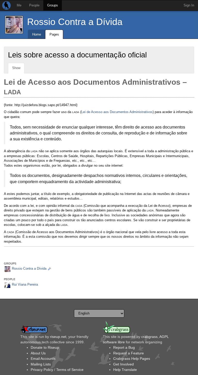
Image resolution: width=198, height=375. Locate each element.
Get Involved (123, 364)
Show (16, 68)
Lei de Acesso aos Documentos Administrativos (117, 112)
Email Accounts (43, 358)
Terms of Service (70, 370)
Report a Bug (124, 347)
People (34, 5)
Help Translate (125, 370)
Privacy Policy (42, 370)
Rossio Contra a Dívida (74, 21)
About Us (38, 353)
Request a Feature (128, 353)
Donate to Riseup (45, 347)
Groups (52, 5)
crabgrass (149, 337)
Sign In (189, 5)
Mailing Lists (41, 364)
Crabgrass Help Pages (131, 358)
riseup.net (58, 337)
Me (19, 5)
